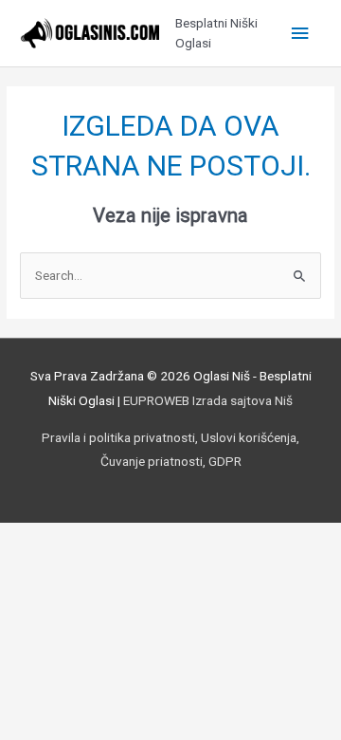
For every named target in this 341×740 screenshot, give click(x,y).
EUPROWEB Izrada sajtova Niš (208, 400)
